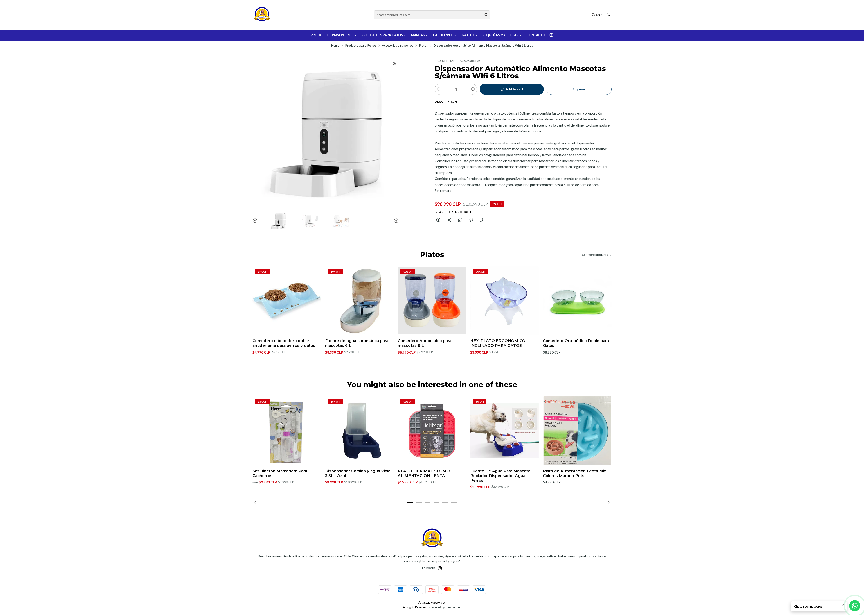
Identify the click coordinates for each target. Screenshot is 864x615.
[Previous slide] (255, 220)
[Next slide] (395, 220)
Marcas (418, 35)
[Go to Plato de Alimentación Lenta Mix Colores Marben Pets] (577, 430)
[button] (410, 502)
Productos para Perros (332, 35)
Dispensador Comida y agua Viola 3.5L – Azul (357, 473)
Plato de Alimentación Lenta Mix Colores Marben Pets (574, 473)
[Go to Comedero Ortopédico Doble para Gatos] (577, 300)
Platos (423, 45)
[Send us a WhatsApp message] (854, 605)
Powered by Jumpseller (444, 607)
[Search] (486, 14)
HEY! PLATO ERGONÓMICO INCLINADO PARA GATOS (497, 343)
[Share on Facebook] (438, 220)
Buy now (578, 89)
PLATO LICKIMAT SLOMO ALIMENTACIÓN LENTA (424, 473)
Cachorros (443, 35)
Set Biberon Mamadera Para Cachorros (279, 473)
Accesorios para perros (397, 45)
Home (335, 45)
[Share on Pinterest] (471, 220)
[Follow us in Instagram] (551, 35)
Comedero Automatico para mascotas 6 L (424, 343)
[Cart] (609, 14)
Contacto (535, 35)
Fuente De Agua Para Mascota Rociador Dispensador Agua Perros (500, 476)
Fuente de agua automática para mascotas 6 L (356, 343)
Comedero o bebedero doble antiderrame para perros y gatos (283, 343)
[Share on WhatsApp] (460, 220)
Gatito (468, 35)
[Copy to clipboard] (482, 220)
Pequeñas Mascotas (500, 35)
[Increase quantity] (473, 89)
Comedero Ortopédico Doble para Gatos (576, 343)
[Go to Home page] (261, 14)
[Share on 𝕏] (449, 220)
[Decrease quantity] (439, 89)
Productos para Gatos (382, 35)
